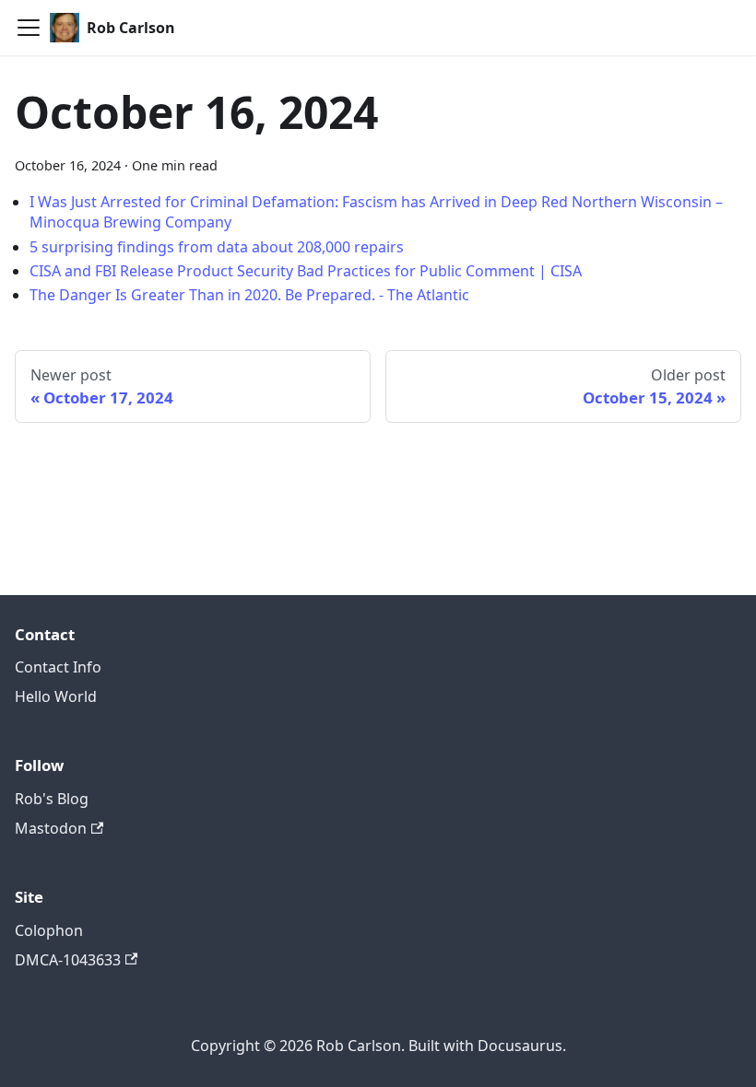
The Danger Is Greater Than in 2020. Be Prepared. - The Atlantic (249, 295)
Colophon (49, 930)
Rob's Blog (52, 799)
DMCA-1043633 (68, 960)
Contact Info (58, 667)
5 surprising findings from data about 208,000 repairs (217, 247)
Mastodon (51, 828)
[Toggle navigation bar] (28, 27)
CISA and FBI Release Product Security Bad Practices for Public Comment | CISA (306, 271)
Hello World (56, 696)
